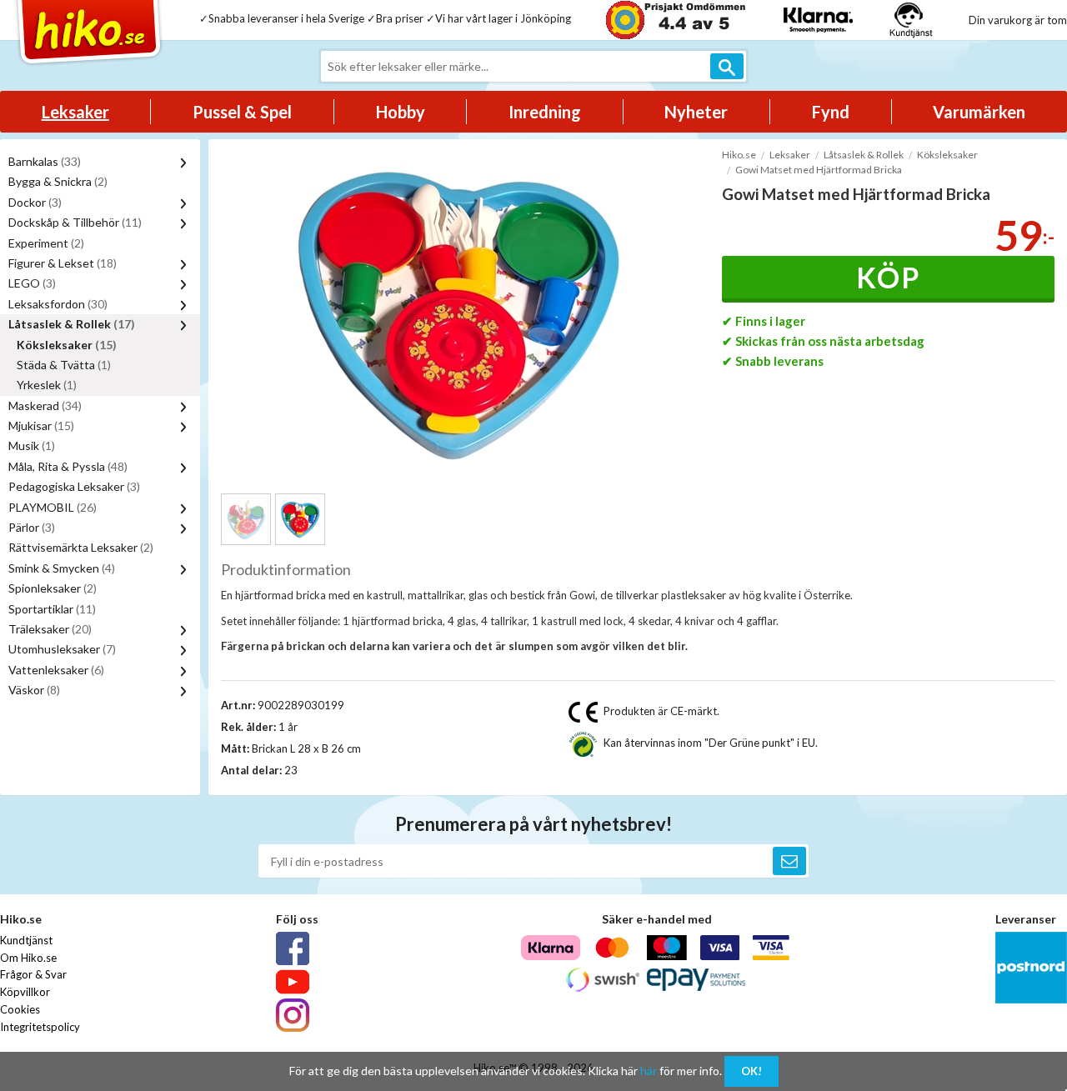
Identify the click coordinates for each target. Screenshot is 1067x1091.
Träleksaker (50, 629)
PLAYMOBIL (52, 507)
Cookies (20, 1009)
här (648, 1070)
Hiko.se (739, 154)
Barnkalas (44, 161)
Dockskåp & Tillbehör (75, 222)
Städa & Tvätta (64, 365)
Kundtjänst (26, 940)
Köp (888, 277)
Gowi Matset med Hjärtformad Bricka (818, 169)
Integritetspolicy (40, 1026)
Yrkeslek (47, 385)
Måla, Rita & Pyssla (68, 466)
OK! (751, 1071)
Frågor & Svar (33, 974)
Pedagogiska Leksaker (74, 486)
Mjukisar (41, 425)
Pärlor (31, 527)
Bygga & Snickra (58, 181)
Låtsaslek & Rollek (71, 324)
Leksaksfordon (58, 304)
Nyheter (696, 112)
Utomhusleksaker (62, 649)
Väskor (34, 690)
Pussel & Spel (242, 112)
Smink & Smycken (61, 568)
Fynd (830, 112)
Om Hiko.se (28, 957)
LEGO (32, 283)
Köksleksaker (67, 345)
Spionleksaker (52, 588)
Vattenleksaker (56, 670)
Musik (31, 445)
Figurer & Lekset (62, 263)
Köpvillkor (25, 991)
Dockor (35, 202)
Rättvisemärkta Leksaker (80, 547)
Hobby (400, 112)
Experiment (46, 243)
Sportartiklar (52, 609)
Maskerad (45, 405)
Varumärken (979, 112)
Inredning (544, 112)
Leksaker (75, 112)
